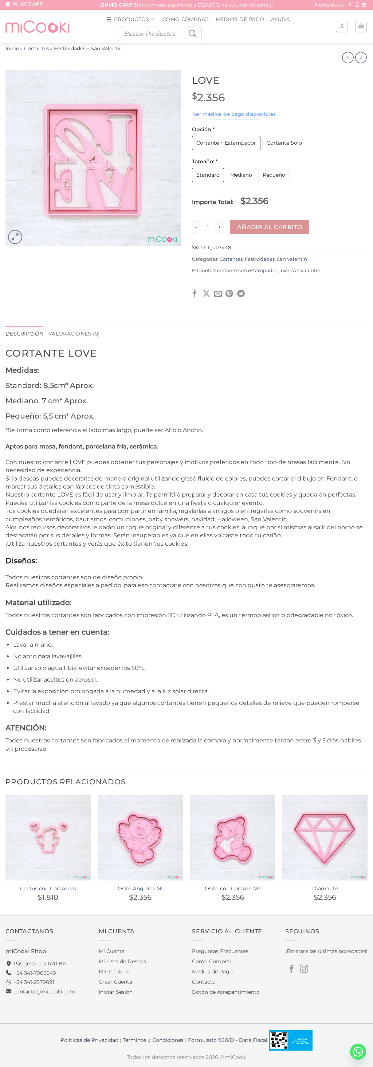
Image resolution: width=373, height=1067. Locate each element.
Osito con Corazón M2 (233, 888)
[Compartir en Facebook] (195, 294)
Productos (131, 19)
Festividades (70, 48)
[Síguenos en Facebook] (350, 5)
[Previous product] (360, 57)
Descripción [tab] (24, 333)
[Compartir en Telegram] (241, 294)
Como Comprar (185, 19)
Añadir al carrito (269, 227)
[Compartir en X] (206, 294)
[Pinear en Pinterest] (229, 294)
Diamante (325, 888)
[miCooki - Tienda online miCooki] (37, 26)
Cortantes (36, 48)
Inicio (12, 48)
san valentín (306, 270)
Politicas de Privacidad (89, 1040)
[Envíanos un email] (364, 5)
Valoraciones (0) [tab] (74, 333)
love (284, 270)
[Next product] (347, 57)
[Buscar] (193, 34)
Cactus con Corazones (48, 888)
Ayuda (280, 19)
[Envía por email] (218, 294)
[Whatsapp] (358, 1052)
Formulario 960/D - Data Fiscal (228, 1040)
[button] (329, 5)
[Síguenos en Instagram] (357, 5)
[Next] (367, 855)
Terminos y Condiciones (153, 1040)
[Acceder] (342, 26)
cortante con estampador (247, 270)
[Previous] (5, 855)
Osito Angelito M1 (140, 888)
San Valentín (106, 48)
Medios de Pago (240, 19)
